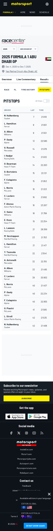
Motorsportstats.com (26, 468)
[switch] (42, 100)
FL (15, 89)
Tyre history (28, 89)
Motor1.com (26, 454)
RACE (6, 89)
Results (44, 79)
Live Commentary (25, 79)
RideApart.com (26, 473)
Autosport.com (26, 463)
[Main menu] (5, 4)
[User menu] (47, 4)
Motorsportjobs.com (26, 459)
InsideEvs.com (26, 449)
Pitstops (44, 89)
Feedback (26, 486)
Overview (7, 79)
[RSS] (42, 433)
